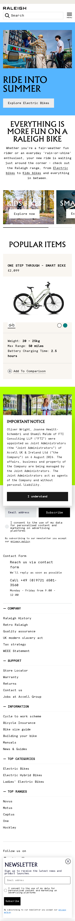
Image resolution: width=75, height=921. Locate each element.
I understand (37, 496)
